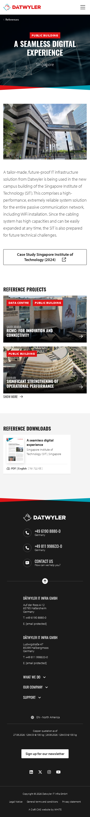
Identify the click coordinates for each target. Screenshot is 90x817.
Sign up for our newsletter (45, 753)
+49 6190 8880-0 (36, 618)
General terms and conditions (42, 801)
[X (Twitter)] (40, 772)
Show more (10, 396)
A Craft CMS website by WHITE (45, 809)
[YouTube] (58, 772)
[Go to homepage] (22, 7)
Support (29, 697)
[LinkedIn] (31, 772)
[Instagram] (49, 772)
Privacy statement (71, 801)
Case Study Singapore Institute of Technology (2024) (45, 257)
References (12, 19)
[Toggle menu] (82, 7)
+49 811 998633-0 (37, 657)
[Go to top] (45, 581)
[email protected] (36, 624)
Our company (33, 687)
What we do (31, 677)
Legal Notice (15, 801)
